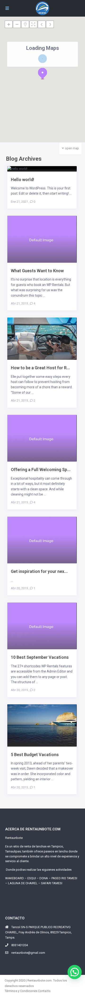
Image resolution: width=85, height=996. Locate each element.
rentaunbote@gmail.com (28, 952)
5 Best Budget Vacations (35, 754)
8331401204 (19, 945)
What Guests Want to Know (37, 270)
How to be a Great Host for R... (40, 367)
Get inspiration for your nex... (39, 571)
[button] (42, 73)
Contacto (44, 991)
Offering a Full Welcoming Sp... (41, 469)
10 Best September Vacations (40, 657)
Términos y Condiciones (21, 991)
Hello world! (22, 179)
